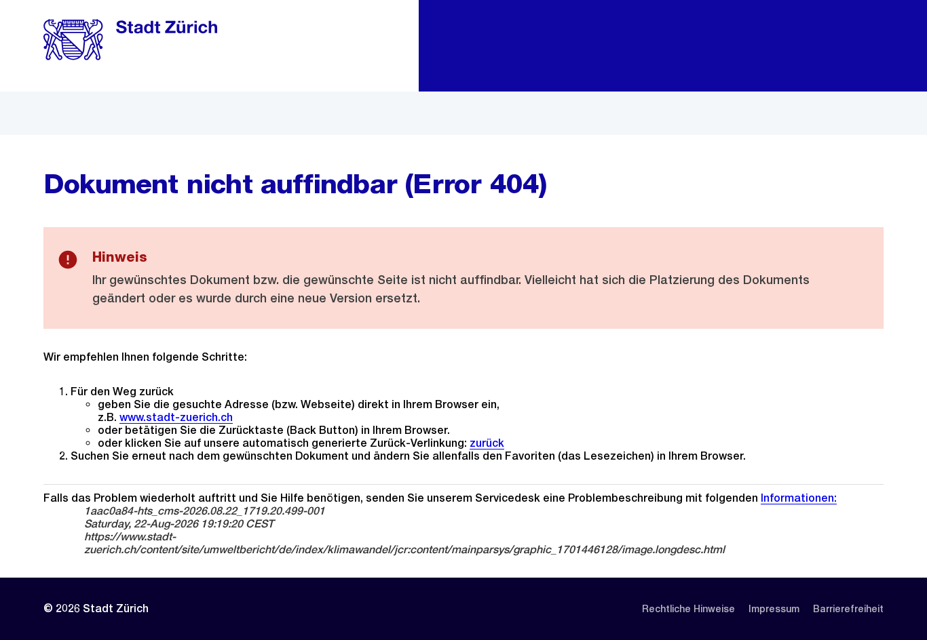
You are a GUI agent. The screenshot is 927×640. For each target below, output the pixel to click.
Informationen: (799, 498)
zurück (487, 443)
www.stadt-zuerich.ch (176, 417)
